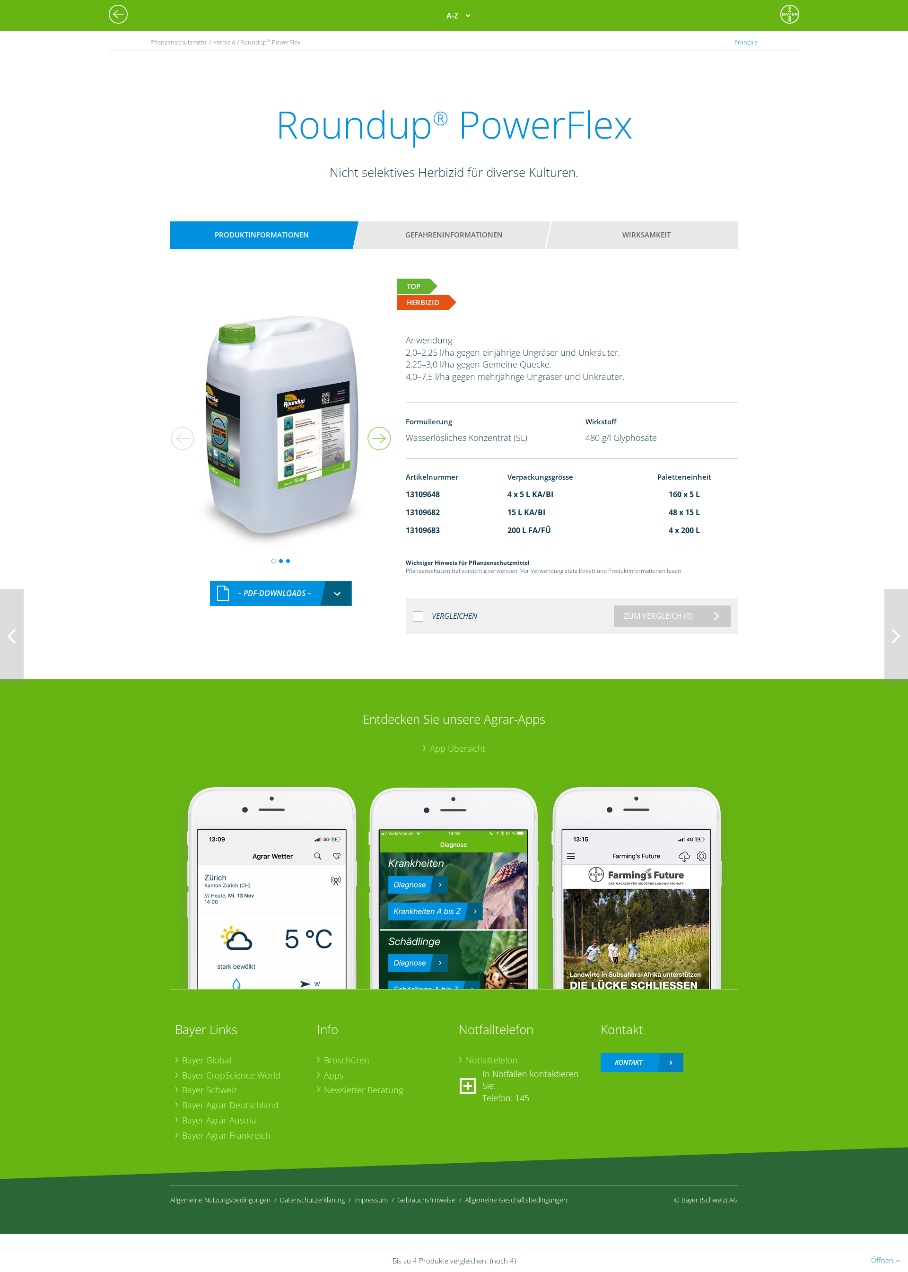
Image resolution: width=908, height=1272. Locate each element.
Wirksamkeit (646, 234)
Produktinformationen (262, 234)
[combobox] (281, 593)
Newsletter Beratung (363, 1090)
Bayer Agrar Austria (219, 1120)
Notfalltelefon (492, 1060)
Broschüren (346, 1060)
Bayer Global (206, 1060)
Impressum (371, 1199)
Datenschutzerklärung (312, 1199)
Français (746, 42)
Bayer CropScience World (231, 1075)
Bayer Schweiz (209, 1090)
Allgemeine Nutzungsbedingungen (220, 1199)
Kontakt (628, 1062)
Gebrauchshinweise (426, 1199)
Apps (333, 1075)
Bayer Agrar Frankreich (226, 1135)
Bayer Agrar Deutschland (230, 1105)
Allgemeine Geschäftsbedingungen (516, 1199)
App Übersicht (457, 748)
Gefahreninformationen (454, 234)
